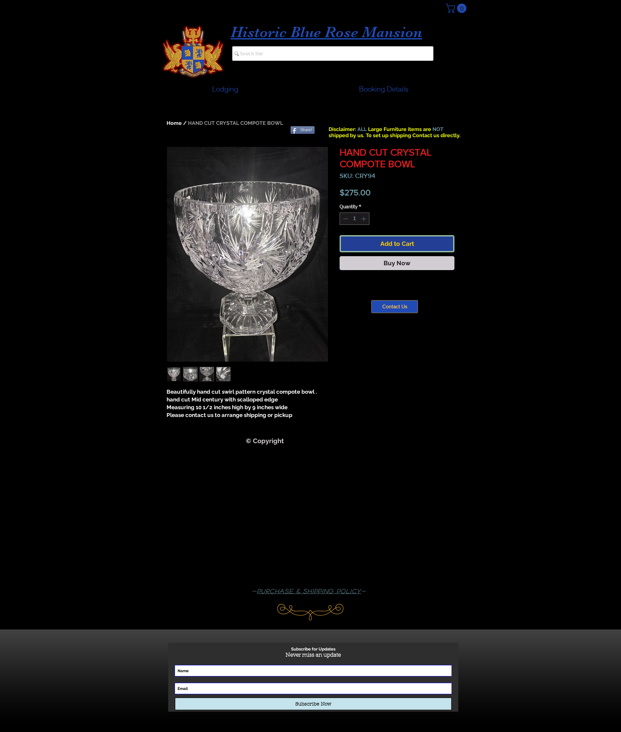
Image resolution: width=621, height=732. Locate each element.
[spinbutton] (354, 219)
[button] (457, 8)
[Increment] (364, 219)
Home (174, 123)
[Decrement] (345, 219)
